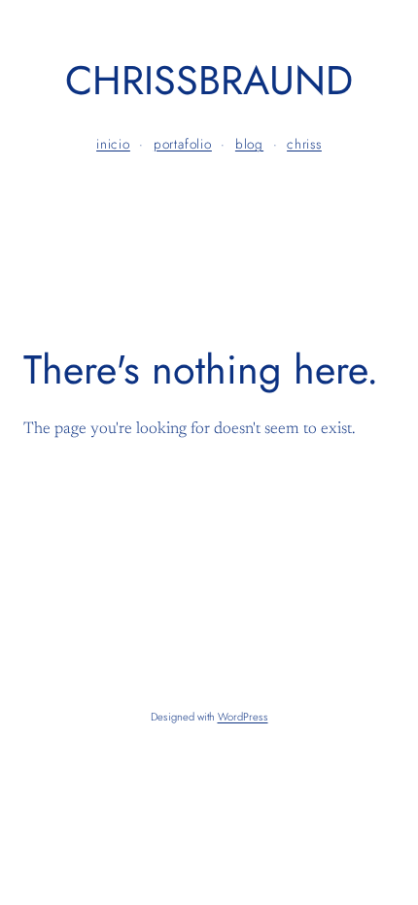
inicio (113, 143)
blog (249, 143)
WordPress (243, 716)
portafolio (183, 143)
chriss (304, 143)
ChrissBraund (209, 80)
